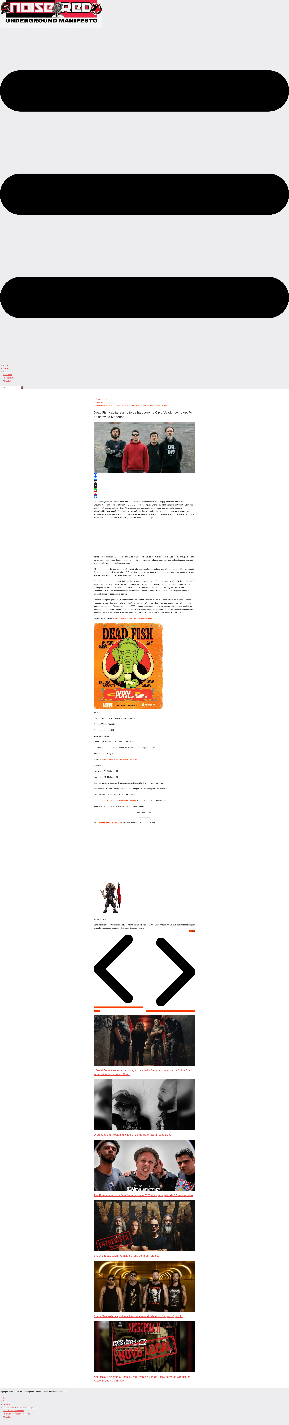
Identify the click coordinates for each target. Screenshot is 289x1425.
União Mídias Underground (13, 1411)
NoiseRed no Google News (110, 823)
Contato (6, 1401)
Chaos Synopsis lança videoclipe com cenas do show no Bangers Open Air (138, 1316)
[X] (144, 486)
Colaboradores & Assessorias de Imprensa (20, 1408)
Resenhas (7, 372)
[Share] (144, 496)
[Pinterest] (144, 493)
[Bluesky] (144, 478)
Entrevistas (7, 375)
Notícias (6, 365)
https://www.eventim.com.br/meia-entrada (119, 801)
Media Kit (6, 1404)
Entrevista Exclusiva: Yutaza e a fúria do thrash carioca (126, 1255)
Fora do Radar (8, 378)
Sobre (5, 1398)
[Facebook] (144, 475)
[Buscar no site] (22, 387)
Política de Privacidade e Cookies (16, 1414)
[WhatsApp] (144, 489)
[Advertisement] (144, 538)
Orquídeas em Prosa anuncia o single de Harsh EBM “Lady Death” (133, 1134)
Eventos (6, 368)
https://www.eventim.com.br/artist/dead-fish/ (119, 759)
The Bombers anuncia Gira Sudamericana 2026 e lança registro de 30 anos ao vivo (143, 1195)
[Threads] (144, 482)
